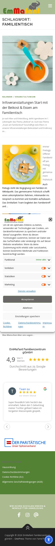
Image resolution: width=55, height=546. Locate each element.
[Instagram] (27, 515)
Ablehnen (27, 307)
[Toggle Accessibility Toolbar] (49, 540)
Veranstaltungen (25, 97)
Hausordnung (9, 467)
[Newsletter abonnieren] (36, 515)
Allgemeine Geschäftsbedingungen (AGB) (22, 481)
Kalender (7, 97)
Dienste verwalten (27, 291)
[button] (50, 219)
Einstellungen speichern (27, 316)
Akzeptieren (27, 299)
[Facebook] (19, 515)
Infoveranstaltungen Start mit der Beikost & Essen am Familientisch (25, 107)
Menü (49, 5)
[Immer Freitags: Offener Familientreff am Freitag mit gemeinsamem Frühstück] (21, 164)
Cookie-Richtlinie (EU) (12, 476)
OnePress (19, 538)
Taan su (24, 389)
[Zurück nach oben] (27, 527)
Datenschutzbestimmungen (16, 472)
